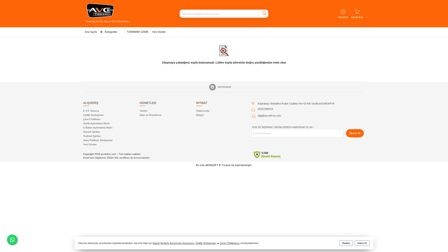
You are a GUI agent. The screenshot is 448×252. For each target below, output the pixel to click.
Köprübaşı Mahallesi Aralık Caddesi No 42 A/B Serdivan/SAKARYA (296, 103)
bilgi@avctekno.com (269, 115)
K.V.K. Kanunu (91, 110)
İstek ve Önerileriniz (151, 115)
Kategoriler (110, 31)
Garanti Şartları (91, 131)
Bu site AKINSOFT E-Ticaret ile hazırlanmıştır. (224, 165)
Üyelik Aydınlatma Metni (96, 123)
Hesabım (343, 17)
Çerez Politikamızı (230, 243)
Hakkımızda (202, 110)
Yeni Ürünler (90, 144)
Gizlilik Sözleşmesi (93, 115)
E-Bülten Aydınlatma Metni (97, 127)
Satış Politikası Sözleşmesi (98, 140)
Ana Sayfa (91, 31)
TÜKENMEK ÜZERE (137, 31)
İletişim (200, 115)
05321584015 (265, 108)
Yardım (144, 110)
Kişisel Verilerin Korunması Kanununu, (174, 243)
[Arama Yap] (264, 14)
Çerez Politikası (91, 119)
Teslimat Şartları (92, 136)
